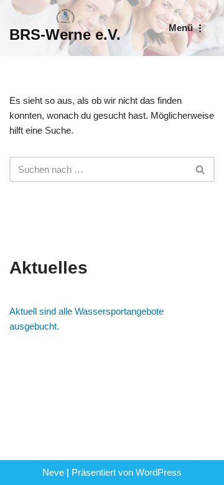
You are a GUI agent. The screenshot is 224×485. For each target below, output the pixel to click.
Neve (53, 472)
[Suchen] (201, 169)
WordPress (159, 472)
